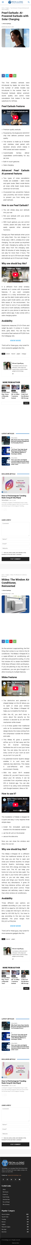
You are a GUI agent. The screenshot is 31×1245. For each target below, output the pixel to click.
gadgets (18, 353)
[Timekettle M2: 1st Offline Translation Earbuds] (15, 387)
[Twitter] (7, 75)
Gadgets (7, 8)
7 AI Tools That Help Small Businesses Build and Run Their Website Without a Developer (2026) (19, 452)
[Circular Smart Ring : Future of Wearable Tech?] (6, 387)
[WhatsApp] (14, 75)
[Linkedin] (11, 1179)
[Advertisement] (15, 59)
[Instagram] (7, 1179)
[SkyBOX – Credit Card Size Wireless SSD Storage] (25, 387)
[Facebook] (3, 75)
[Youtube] (19, 1179)
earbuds (8, 353)
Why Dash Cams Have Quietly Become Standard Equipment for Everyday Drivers (20, 441)
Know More (15, 341)
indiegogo (24, 353)
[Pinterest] (11, 75)
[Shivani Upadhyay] (7, 368)
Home (3, 8)
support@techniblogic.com (14, 1175)
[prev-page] (3, 468)
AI (11, 447)
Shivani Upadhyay (7, 23)
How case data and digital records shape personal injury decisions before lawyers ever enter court (20, 462)
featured (13, 353)
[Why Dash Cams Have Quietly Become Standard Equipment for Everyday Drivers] (6, 440)
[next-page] (5, 468)
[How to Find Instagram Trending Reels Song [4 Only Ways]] (15, 485)
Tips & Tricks (14, 437)
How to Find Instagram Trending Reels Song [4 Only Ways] (14, 497)
